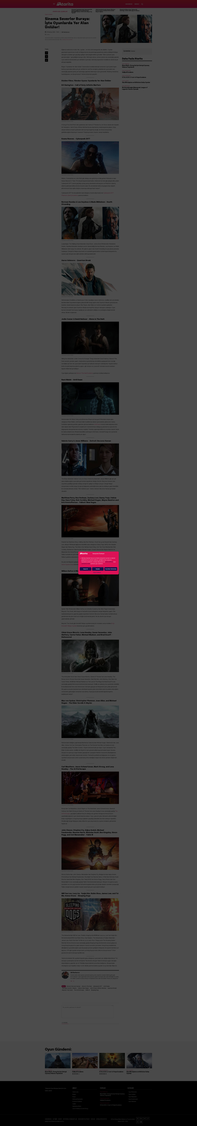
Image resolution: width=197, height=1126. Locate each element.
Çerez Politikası (97, 572)
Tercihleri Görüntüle (110, 569)
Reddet (98, 569)
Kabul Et (85, 569)
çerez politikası (109, 561)
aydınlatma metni (85, 563)
